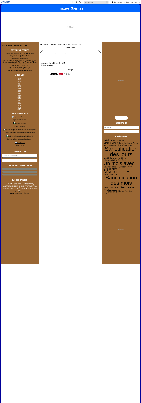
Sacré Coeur (122, 160)
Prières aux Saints (110, 160)
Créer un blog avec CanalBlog (19, 193)
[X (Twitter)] (76, 2)
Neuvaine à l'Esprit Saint (20, 58)
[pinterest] (80, 2)
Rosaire (129, 167)
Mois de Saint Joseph (110, 145)
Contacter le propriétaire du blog (14, 45)
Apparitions (128, 191)
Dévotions (127, 187)
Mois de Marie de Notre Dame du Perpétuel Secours (19, 60)
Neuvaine (107, 167)
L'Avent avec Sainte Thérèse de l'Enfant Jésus (20, 53)
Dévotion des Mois (119, 172)
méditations (111, 140)
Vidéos (117, 158)
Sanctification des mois (121, 180)
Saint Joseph (113, 174)
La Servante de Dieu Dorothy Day (20, 67)
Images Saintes (45, 44)
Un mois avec (119, 163)
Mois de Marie (110, 169)
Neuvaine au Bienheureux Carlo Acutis (20, 70)
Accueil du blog (20, 192)
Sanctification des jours (121, 151)
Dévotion (124, 158)
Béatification (108, 194)
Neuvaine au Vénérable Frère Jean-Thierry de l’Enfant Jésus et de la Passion (20, 63)
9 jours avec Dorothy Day (20, 65)
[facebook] (72, 2)
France (135, 143)
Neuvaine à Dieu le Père (20, 57)
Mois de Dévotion (119, 167)
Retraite (121, 140)
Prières (110, 191)
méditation (109, 158)
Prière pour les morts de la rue (20, 55)
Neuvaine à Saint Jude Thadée (20, 69)
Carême (106, 174)
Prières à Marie (113, 187)
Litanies (121, 191)
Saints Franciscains (125, 143)
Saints (106, 187)
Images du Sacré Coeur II (61, 44)
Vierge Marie (111, 143)
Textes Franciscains (125, 145)
